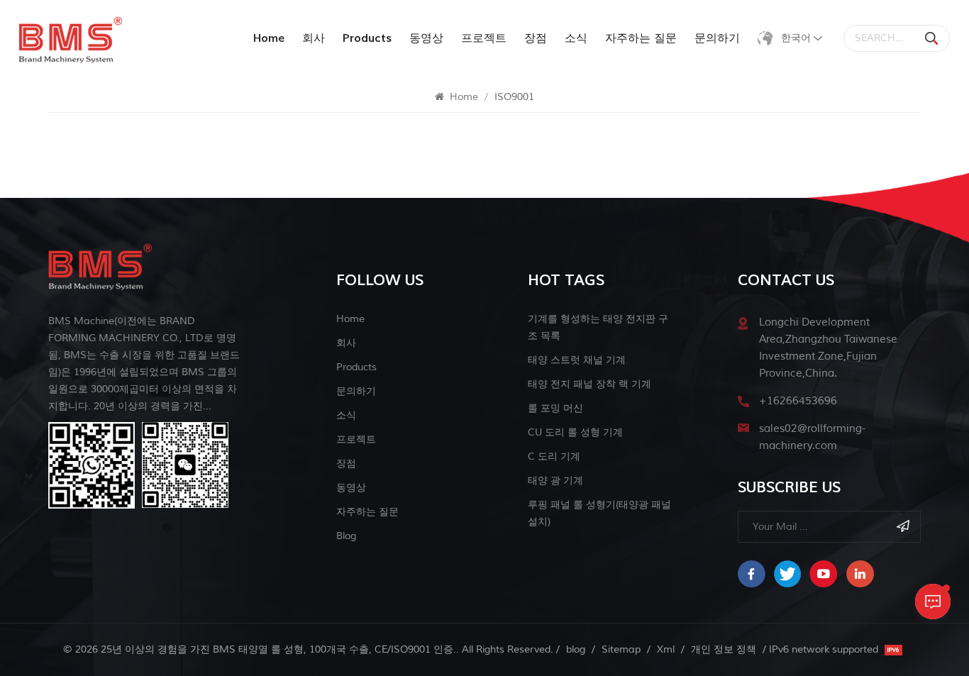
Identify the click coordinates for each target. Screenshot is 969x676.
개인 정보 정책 (723, 649)
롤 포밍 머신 (555, 408)
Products (356, 367)
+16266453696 (798, 401)
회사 (313, 38)
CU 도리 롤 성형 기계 (575, 432)
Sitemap (621, 649)
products (367, 38)
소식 (576, 38)
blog (346, 536)
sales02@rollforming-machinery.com (812, 437)
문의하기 (717, 38)
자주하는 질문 (641, 38)
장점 (535, 38)
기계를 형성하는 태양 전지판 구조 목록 (598, 327)
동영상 (426, 38)
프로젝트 (483, 38)
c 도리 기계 (554, 456)
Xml (666, 649)
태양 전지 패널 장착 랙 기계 (589, 384)
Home (268, 38)
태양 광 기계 (555, 481)
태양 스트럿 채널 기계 (577, 360)
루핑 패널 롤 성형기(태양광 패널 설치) (599, 513)
